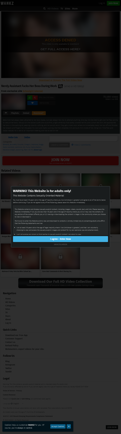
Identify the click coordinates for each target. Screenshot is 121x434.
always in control (24, 427)
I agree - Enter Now (60, 239)
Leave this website (60, 244)
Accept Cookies (57, 426)
